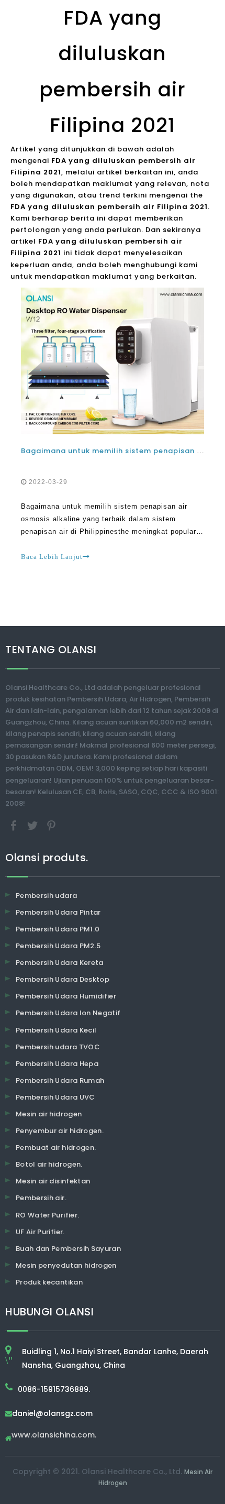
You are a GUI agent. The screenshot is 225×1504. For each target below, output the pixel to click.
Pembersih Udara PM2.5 (58, 946)
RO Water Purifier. (47, 1215)
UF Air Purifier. (40, 1232)
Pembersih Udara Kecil (56, 1030)
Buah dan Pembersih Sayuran (68, 1249)
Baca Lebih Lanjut (52, 557)
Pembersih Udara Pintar (58, 912)
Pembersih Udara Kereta (60, 963)
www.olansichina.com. (54, 1435)
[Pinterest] (51, 825)
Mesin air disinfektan (53, 1181)
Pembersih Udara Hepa (57, 1064)
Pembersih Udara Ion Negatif (68, 1013)
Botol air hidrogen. (49, 1164)
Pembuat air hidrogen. (56, 1147)
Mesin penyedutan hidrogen (66, 1265)
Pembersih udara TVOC (58, 1047)
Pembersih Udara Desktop (62, 979)
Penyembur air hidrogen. (60, 1131)
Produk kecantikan (49, 1282)
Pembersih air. (41, 1198)
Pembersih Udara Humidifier (66, 996)
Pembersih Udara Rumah (60, 1080)
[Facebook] (14, 825)
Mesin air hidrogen (49, 1114)
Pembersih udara (46, 896)
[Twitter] (33, 825)
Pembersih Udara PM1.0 (57, 929)
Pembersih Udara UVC (55, 1097)
